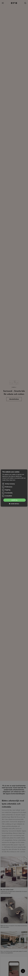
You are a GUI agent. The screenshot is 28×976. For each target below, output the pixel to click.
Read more (12, 480)
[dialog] (14, 488)
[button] (14, 504)
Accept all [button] (15, 500)
